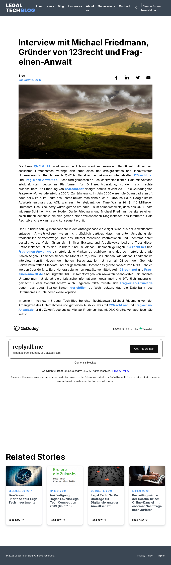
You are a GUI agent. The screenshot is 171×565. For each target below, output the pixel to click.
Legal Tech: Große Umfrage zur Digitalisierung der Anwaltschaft (105, 500)
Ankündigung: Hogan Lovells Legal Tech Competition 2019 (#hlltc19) (64, 500)
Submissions (106, 6)
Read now (14, 519)
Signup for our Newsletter (151, 8)
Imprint (161, 555)
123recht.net (143, 175)
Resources (75, 6)
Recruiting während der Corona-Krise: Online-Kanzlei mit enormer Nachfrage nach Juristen (147, 502)
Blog (61, 6)
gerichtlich (78, 287)
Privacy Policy (145, 555)
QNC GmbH (42, 166)
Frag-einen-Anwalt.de (41, 180)
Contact (124, 6)
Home (38, 6)
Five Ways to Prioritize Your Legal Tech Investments (23, 498)
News (50, 6)
